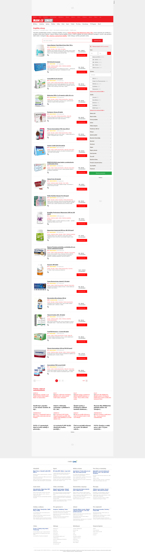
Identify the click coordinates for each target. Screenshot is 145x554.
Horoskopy (85, 24)
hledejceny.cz (55, 528)
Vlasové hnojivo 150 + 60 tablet (56, 315)
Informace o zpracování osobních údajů (103, 550)
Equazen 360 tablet (52, 264)
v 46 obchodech (81, 85)
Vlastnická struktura (78, 551)
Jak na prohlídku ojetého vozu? (59, 536)
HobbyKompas (56, 537)
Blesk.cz (76, 412)
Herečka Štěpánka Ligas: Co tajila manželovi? (41, 531)
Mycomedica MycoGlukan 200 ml (56, 298)
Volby (58, 24)
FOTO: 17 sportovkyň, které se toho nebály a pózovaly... (41, 427)
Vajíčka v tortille (96, 478)
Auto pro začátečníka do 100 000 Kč (60, 539)
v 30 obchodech (81, 168)
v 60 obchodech (81, 304)
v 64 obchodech (81, 135)
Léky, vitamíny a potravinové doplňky (61, 30)
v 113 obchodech (82, 51)
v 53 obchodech (81, 321)
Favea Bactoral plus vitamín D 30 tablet (58, 281)
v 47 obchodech (81, 102)
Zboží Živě (55, 530)
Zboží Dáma (55, 533)
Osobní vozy (55, 531)
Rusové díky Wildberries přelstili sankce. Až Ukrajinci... (102, 407)
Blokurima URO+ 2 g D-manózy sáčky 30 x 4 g (60, 95)
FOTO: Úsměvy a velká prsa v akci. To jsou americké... (102, 427)
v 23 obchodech (81, 68)
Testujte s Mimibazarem (77, 528)
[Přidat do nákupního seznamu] (48, 55)
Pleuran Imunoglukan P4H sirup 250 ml (58, 129)
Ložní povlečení (76, 540)
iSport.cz (35, 393)
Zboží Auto (55, 540)
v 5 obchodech (82, 185)
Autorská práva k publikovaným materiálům (68, 550)
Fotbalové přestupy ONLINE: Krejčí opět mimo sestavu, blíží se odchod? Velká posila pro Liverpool (61, 474)
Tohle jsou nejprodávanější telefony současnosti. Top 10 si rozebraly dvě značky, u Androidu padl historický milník (62, 497)
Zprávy (47, 24)
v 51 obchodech (81, 202)
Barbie (74, 531)
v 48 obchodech (81, 271)
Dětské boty (75, 539)
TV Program (93, 24)
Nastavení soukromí (70, 551)
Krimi (63, 24)
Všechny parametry (100, 173)
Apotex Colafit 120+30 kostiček (56, 145)
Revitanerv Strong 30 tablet (55, 112)
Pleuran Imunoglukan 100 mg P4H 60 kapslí (59, 348)
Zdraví (51, 30)
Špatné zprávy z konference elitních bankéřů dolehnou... (81, 407)
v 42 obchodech (81, 236)
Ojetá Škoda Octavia (57, 542)
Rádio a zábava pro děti (97, 531)
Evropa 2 (94, 534)
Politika (53, 24)
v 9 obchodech (82, 220)
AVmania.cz (56, 412)
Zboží (99, 24)
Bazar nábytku (75, 542)
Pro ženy (78, 24)
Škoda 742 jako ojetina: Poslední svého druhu (41, 492)
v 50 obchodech (81, 338)
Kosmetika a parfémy (77, 536)
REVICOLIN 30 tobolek (53, 62)
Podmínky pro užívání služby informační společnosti (85, 550)
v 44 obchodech (81, 371)
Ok (109, 53)
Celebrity (41, 24)
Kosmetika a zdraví (44, 30)
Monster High (75, 530)
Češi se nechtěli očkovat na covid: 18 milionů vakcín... (82, 427)
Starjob (94, 528)
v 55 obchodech (81, 254)
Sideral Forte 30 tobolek (54, 179)
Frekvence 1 (95, 533)
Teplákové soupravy (77, 537)
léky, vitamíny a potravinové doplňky (56, 36)
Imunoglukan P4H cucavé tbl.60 (56, 365)
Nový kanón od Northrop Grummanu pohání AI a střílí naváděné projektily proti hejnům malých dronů (62, 493)
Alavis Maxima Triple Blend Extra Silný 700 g (80, 32)
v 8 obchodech (82, 152)
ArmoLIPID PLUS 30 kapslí (55, 78)
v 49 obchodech (81, 118)
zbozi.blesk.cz (36, 30)
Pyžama (74, 534)
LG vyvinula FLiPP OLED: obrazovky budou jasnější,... (62, 427)
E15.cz (55, 393)
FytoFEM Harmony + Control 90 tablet (58, 331)
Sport (67, 24)
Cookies (64, 551)
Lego (74, 533)
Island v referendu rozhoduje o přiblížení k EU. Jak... (61, 407)
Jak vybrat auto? (56, 543)
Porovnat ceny (81, 55)
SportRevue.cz (37, 412)
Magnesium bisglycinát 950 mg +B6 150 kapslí (60, 230)
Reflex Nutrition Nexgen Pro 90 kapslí (58, 195)
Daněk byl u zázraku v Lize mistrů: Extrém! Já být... (41, 407)
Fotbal (72, 24)
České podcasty (96, 530)
